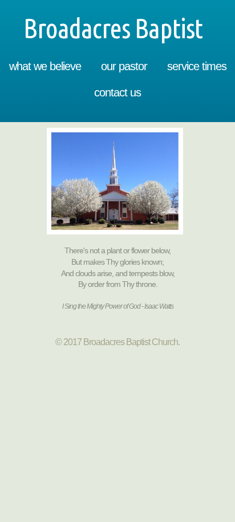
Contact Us (117, 92)
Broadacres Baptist (117, 28)
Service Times (196, 66)
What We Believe (45, 66)
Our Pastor (124, 66)
